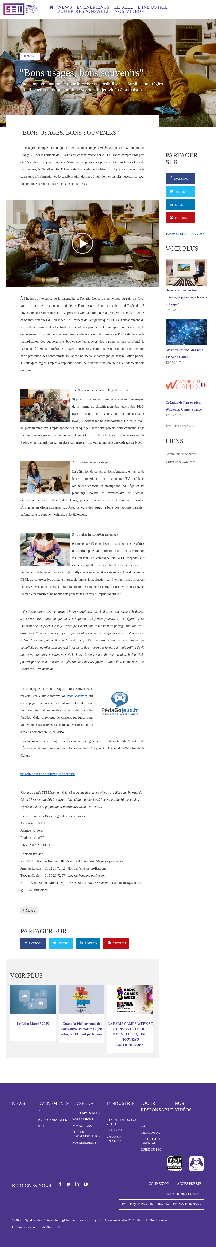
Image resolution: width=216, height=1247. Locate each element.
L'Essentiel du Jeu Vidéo (121, 1122)
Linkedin (77, 1184)
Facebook (60, 1184)
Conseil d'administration (86, 1134)
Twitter (69, 1184)
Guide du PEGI (152, 1149)
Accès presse (189, 1183)
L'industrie (153, 7)
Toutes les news (181, 426)
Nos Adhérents (84, 1142)
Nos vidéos (129, 11)
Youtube (85, 1184)
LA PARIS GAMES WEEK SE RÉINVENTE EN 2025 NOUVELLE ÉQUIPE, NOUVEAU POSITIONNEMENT (130, 1034)
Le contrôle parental (151, 1141)
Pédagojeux (150, 1132)
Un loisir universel (115, 1139)
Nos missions (82, 1119)
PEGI (144, 1126)
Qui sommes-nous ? (87, 1113)
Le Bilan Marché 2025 (33, 1023)
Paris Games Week (52, 1119)
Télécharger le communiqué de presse (47, 774)
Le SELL (123, 7)
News (65, 7)
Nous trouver (158, 1220)
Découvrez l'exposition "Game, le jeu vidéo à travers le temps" (186, 297)
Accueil (51, 7)
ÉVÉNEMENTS (93, 7)
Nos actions (82, 1125)
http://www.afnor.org (174, 1163)
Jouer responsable (84, 11)
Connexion (159, 1183)
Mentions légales (184, 1194)
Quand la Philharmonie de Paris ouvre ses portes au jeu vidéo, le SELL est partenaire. (81, 1029)
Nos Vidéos (183, 1106)
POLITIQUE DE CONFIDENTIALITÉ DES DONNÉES (161, 1204)
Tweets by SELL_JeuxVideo (185, 234)
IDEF (41, 1126)
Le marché (115, 1130)
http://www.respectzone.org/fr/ (196, 1163)
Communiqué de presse (181, 454)
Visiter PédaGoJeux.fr (180, 462)
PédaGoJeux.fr (76, 696)
